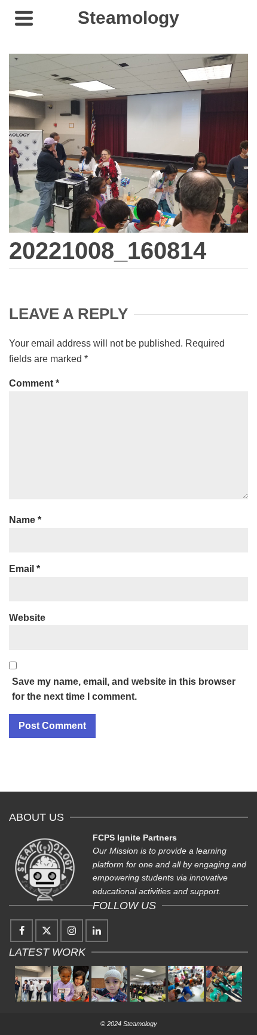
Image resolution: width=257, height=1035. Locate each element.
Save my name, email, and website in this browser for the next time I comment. (123, 689)
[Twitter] (46, 930)
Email (24, 569)
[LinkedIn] (96, 930)
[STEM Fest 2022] (33, 984)
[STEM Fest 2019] (71, 984)
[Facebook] (21, 930)
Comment (34, 383)
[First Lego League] (224, 984)
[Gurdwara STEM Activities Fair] (109, 984)
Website (27, 618)
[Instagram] (71, 930)
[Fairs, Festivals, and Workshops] (186, 984)
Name (25, 520)
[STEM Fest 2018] (148, 984)
